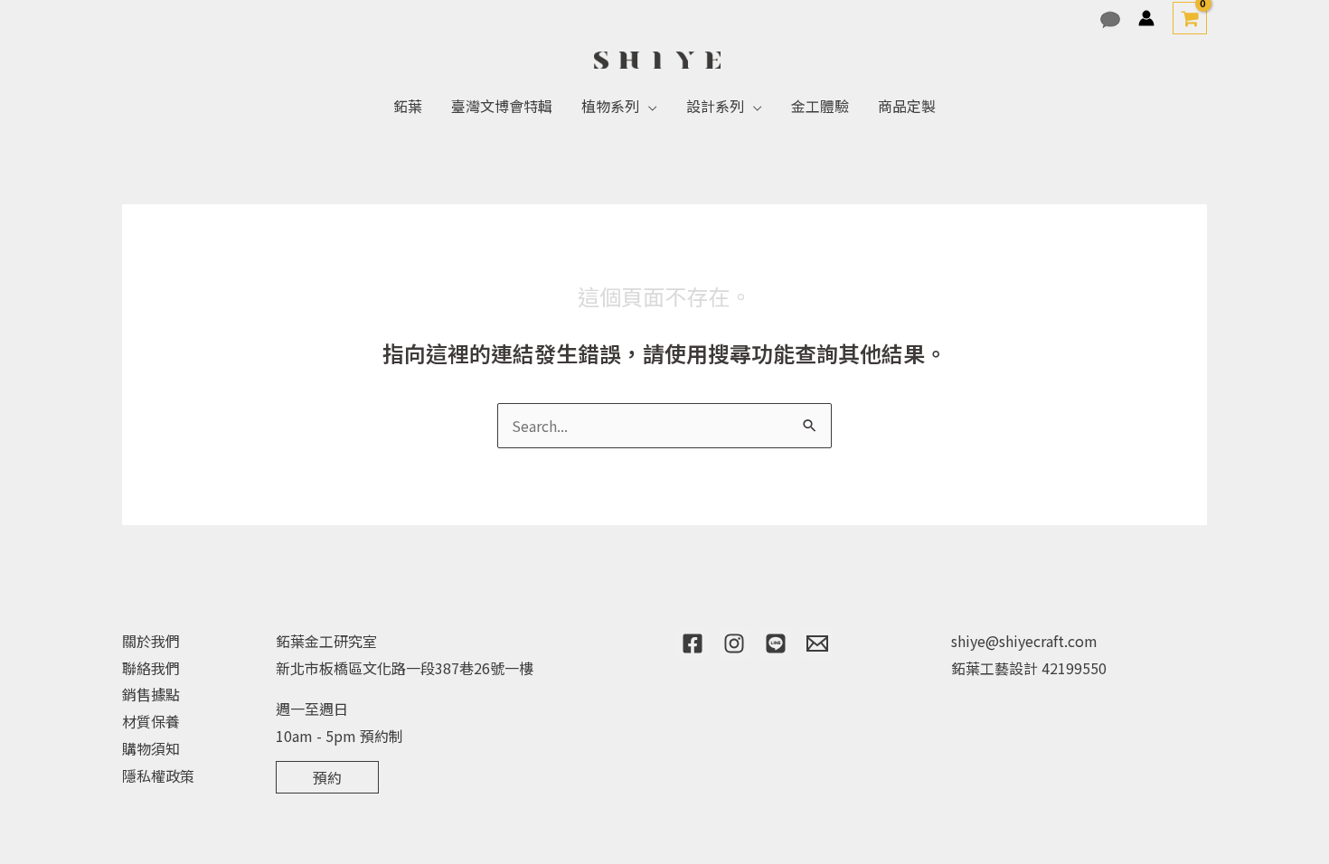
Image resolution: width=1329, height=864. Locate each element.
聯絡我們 (151, 668)
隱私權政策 (158, 775)
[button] (648, 105)
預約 (327, 777)
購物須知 (151, 748)
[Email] (817, 643)
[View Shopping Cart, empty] (1190, 18)
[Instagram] (734, 643)
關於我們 (151, 641)
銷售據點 (151, 694)
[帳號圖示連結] (1146, 18)
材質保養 (151, 721)
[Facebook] (692, 643)
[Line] (775, 643)
